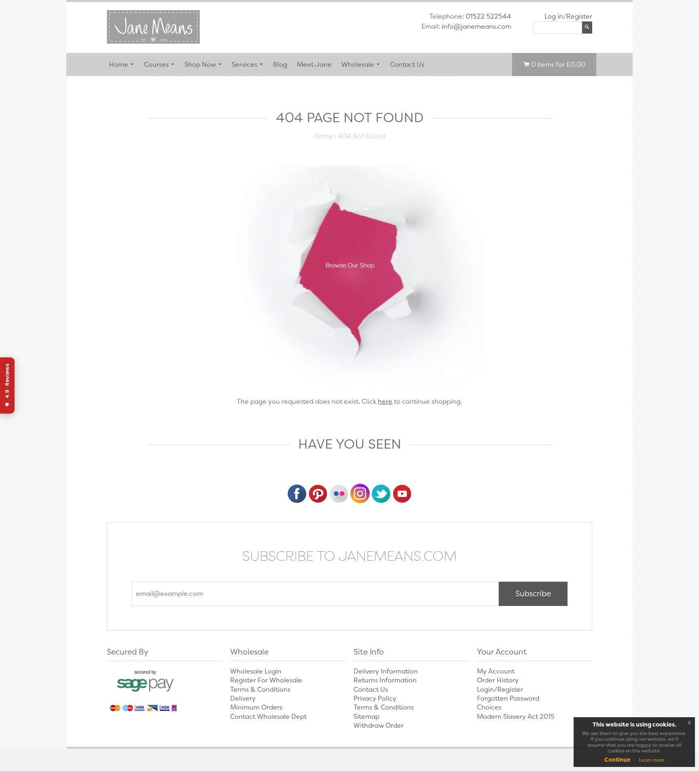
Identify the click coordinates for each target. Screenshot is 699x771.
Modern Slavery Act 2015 (516, 716)
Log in (553, 16)
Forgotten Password (508, 698)
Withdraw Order (379, 725)
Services (244, 64)
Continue (617, 759)
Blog (280, 64)
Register (579, 16)
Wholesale (357, 64)
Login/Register (500, 689)
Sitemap (366, 716)
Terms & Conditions (260, 689)
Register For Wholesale (266, 680)
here (385, 401)
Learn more (652, 760)
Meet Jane (314, 64)
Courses (156, 64)
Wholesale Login (256, 671)
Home (118, 64)
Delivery (243, 698)
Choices (489, 707)
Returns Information (385, 680)
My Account (496, 671)
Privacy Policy (375, 698)
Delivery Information (386, 671)
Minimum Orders (256, 707)
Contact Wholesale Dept (268, 716)
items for (558, 64)
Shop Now (200, 64)
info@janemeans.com (476, 26)
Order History (498, 680)
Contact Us (407, 64)
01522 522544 (488, 16)
